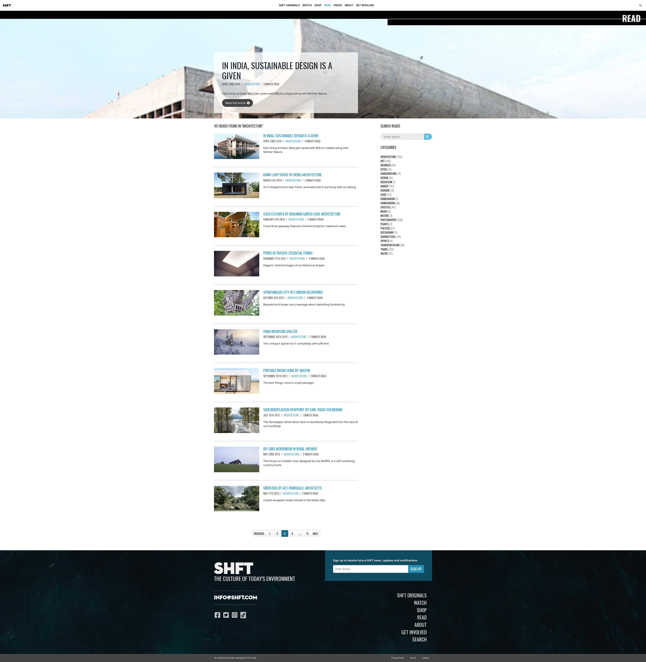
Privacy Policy (397, 657)
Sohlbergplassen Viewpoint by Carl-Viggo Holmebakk (303, 409)
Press (338, 5)
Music (386, 211)
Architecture (252, 84)
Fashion (387, 190)
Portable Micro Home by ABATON (286, 370)
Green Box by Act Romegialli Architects (292, 488)
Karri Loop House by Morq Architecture (292, 174)
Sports (386, 241)
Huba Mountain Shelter (280, 331)
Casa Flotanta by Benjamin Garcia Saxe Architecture (301, 214)
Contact (425, 657)
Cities (386, 169)
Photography (392, 220)
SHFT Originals (289, 5)
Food (386, 195)
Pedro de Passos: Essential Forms (288, 253)
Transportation (392, 245)
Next (315, 534)
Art (386, 161)
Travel (387, 249)
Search (419, 639)
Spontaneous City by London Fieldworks (293, 292)
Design (387, 178)
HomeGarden (389, 199)
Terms (413, 657)
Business (388, 165)
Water (386, 254)
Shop (317, 5)
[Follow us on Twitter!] (226, 615)
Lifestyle (388, 207)
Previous (259, 534)
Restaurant (389, 232)
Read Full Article (235, 103)
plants (386, 224)
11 (307, 534)
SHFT (7, 5)
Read (327, 5)
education (388, 182)
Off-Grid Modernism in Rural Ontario (290, 448)
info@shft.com (235, 597)
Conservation (391, 174)
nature (386, 216)
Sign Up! (416, 568)
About (349, 5)
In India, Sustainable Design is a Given (290, 135)
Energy (387, 186)
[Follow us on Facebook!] (218, 615)
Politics (387, 228)
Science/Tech (391, 237)
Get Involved (365, 5)
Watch (307, 5)
